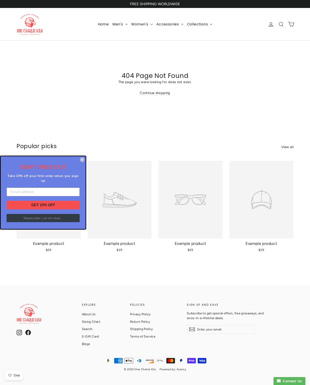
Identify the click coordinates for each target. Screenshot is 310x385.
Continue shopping (155, 93)
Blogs (86, 344)
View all (287, 147)
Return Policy (140, 321)
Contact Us (291, 381)
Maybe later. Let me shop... (43, 218)
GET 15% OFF (43, 205)
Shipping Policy (141, 329)
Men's (118, 24)
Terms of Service (142, 336)
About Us (89, 314)
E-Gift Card (90, 336)
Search (87, 329)
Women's (140, 24)
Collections (198, 24)
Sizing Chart (91, 321)
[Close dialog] (82, 159)
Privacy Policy (140, 314)
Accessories (168, 24)
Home (103, 24)
